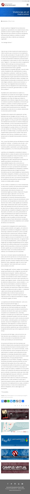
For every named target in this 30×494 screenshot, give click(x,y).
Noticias (12, 21)
